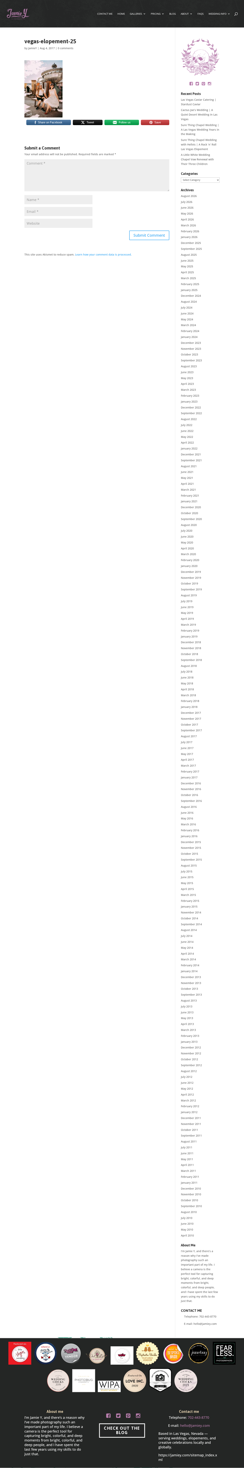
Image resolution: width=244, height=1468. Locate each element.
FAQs (200, 13)
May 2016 (187, 818)
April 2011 (187, 1165)
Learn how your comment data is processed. (103, 254)
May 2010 (187, 1229)
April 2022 (187, 442)
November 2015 (191, 848)
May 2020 (187, 542)
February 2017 (190, 771)
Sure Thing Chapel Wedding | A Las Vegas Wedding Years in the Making (200, 129)
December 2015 (191, 842)
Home (121, 13)
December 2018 (191, 642)
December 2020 (191, 507)
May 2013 (187, 1018)
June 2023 (187, 372)
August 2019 (189, 595)
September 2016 (191, 801)
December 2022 (191, 407)
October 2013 (189, 988)
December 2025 (191, 243)
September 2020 (191, 519)
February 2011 (190, 1177)
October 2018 (189, 654)
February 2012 (190, 1106)
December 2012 (191, 1047)
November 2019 (191, 578)
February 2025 (190, 284)
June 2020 (187, 536)
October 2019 (189, 583)
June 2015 (187, 877)
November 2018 (191, 648)
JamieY (32, 48)
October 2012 (189, 1059)
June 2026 (187, 207)
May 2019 (187, 613)
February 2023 (190, 395)
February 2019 (190, 630)
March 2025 (188, 278)
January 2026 (189, 237)
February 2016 (190, 830)
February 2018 (190, 701)
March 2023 (188, 390)
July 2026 (186, 202)
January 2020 (189, 566)
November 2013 (191, 983)
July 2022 (186, 425)
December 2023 (191, 343)
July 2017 (186, 742)
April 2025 (187, 272)
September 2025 (191, 249)
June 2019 (187, 607)
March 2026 (188, 225)
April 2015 (187, 889)
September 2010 (191, 1206)
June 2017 (187, 748)
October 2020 (189, 513)
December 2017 (191, 713)
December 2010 (191, 1188)
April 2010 (187, 1235)
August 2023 (189, 366)
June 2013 (187, 1012)
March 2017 (188, 765)
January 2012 (189, 1112)
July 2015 (186, 871)
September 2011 (191, 1135)
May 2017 (187, 754)
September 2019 (191, 589)
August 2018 (189, 666)
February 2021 (190, 495)
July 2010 (186, 1218)
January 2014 (189, 971)
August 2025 (189, 254)
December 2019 (191, 572)
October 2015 (189, 853)
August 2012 (189, 1071)
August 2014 (189, 930)
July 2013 (186, 1006)
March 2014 (188, 959)
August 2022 (189, 419)
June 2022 (187, 431)
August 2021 (189, 466)
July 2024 (186, 307)
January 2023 (189, 401)
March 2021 (188, 489)
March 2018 (188, 695)
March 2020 (188, 554)
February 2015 (190, 901)
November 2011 (191, 1124)
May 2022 (187, 437)
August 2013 (189, 1000)
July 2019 (186, 601)
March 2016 (188, 824)
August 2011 (189, 1141)
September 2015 (191, 859)
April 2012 (187, 1094)
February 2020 (190, 560)
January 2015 (189, 906)
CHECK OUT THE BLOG (122, 1430)
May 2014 (187, 947)
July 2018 (186, 671)
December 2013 (191, 977)
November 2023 (191, 349)
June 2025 (187, 260)
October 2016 (189, 795)
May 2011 (187, 1159)
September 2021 (191, 460)
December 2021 (191, 454)
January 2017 (189, 777)
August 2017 (189, 736)
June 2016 (187, 812)
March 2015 (188, 895)
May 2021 (187, 478)
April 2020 (187, 548)
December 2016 (191, 783)
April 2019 (187, 619)
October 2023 (189, 354)
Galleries (136, 13)
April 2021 (187, 484)
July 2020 (186, 530)
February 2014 (190, 965)
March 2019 (188, 624)
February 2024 (190, 331)
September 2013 (191, 994)
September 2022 (191, 413)
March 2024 (188, 325)
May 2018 (187, 683)
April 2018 (187, 689)
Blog (172, 13)
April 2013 (187, 1024)
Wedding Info (217, 13)
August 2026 (189, 196)
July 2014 (186, 936)
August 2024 (189, 301)
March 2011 (188, 1171)
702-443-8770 (207, 1316)
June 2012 (187, 1083)
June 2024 (187, 313)
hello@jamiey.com (205, 1324)
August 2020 (189, 525)
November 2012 (191, 1053)
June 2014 (187, 942)
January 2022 (189, 448)
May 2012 (187, 1088)
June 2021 (187, 472)
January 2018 (189, 707)
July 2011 (186, 1147)
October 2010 (189, 1200)
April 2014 (187, 953)
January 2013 (189, 1042)
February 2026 (190, 231)
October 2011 (189, 1130)
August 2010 (189, 1212)
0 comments (65, 48)
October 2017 (189, 724)
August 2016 (189, 807)
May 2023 (187, 378)
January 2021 (189, 501)
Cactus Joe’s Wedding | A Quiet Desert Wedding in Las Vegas (199, 114)
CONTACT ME (104, 13)
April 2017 (187, 759)
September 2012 (191, 1065)
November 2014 (191, 912)
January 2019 (189, 636)
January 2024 (189, 337)
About (185, 13)
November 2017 (191, 718)
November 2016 (191, 789)
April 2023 (187, 384)
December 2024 (191, 295)
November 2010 (191, 1194)
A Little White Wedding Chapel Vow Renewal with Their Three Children (197, 159)
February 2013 (190, 1036)
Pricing (156, 13)
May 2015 (187, 883)
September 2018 (191, 660)
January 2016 (189, 836)
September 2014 (191, 924)
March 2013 (188, 1030)
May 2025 (187, 266)
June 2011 (187, 1153)
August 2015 (189, 865)
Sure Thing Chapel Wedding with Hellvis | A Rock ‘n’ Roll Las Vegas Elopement (199, 144)
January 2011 (189, 1182)
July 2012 (186, 1077)
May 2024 (187, 319)
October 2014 (189, 918)
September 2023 (191, 360)
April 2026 (187, 219)
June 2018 (187, 677)
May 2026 (187, 213)
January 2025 (189, 290)
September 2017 (191, 730)
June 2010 (187, 1223)
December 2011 (191, 1118)
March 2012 (188, 1100)
